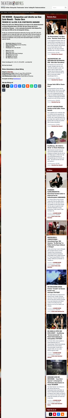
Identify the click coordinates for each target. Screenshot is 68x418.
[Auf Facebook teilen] (19, 86)
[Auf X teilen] (3, 86)
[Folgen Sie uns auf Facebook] (58, 414)
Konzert (53, 216)
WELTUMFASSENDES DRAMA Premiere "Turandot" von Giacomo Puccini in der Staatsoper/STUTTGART (56, 289)
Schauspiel (60, 54)
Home (2, 12)
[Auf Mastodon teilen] (15, 86)
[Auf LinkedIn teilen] (23, 86)
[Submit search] (65, 7)
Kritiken (8, 7)
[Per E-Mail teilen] (39, 86)
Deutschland (54, 54)
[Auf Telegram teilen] (35, 86)
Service (26, 7)
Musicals (49, 404)
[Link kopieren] (3, 90)
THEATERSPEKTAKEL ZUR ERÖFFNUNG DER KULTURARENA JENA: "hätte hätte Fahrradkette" (56, 60)
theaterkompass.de (17, 78)
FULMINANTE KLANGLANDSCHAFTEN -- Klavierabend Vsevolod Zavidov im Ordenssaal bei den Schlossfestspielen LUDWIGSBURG (56, 193)
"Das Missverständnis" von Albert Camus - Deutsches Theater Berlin (56, 37)
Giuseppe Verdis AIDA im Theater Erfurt (56, 85)
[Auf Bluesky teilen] (11, 86)
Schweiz (9, 72)
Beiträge (3, 7)
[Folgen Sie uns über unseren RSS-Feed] (62, 414)
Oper (59, 102)
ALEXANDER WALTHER (57, 213)
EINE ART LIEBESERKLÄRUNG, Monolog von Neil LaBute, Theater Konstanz (56, 108)
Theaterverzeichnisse (40, 7)
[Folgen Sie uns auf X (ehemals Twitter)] (50, 414)
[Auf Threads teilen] (7, 86)
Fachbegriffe (32, 7)
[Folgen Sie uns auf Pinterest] (54, 414)
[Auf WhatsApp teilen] (31, 86)
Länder (59, 216)
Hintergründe (13, 7)
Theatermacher (20, 7)
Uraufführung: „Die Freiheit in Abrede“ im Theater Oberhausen (55, 147)
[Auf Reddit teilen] (27, 86)
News (12, 72)
